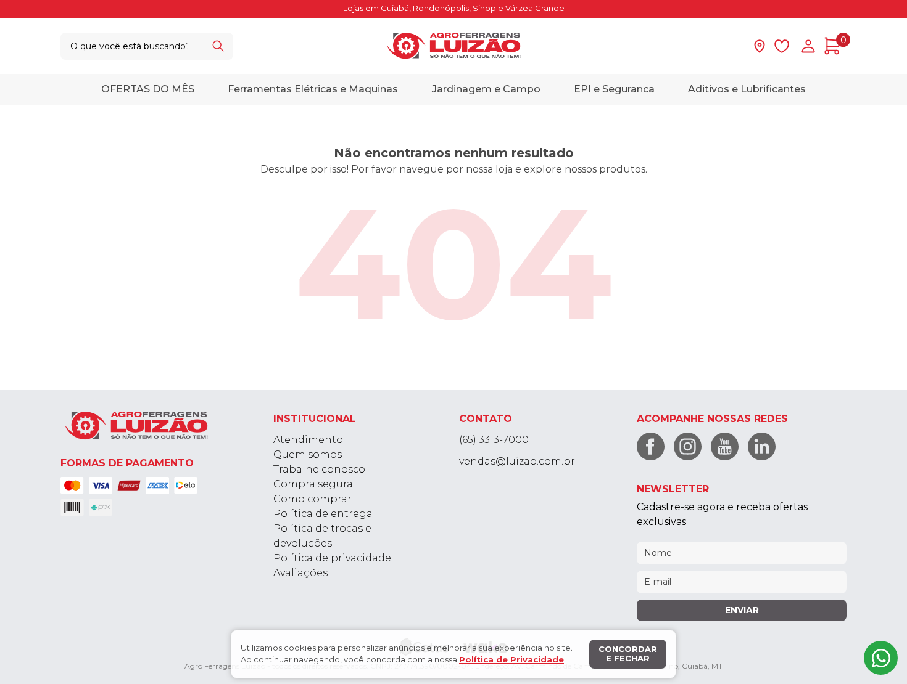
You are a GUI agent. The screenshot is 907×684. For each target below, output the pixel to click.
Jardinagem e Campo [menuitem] (486, 88)
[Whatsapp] (881, 658)
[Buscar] (217, 46)
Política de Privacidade (511, 659)
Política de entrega (323, 513)
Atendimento (308, 440)
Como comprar (312, 499)
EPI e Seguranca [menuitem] (614, 88)
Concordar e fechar (627, 654)
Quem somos (307, 454)
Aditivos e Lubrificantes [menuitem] (747, 88)
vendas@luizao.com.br (517, 461)
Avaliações (300, 573)
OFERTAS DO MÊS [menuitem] (147, 88)
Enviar (742, 610)
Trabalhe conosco (319, 469)
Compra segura (313, 484)
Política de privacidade (332, 558)
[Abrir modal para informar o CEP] (759, 46)
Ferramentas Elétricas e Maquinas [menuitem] (313, 88)
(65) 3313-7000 (494, 440)
